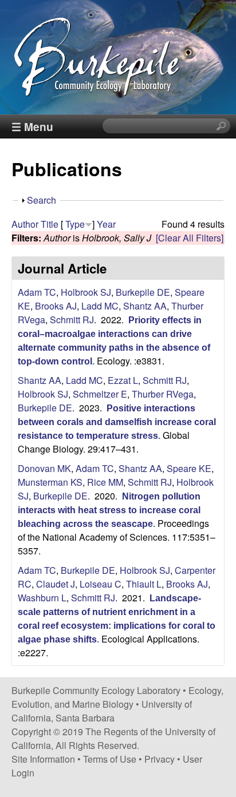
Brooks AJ (56, 305)
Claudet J (55, 583)
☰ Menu (32, 126)
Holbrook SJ (86, 292)
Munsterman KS (50, 482)
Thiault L (144, 583)
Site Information (43, 759)
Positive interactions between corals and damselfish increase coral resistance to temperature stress (117, 422)
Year (106, 224)
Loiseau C (100, 583)
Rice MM (105, 482)
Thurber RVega (163, 394)
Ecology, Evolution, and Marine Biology (117, 697)
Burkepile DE (143, 292)
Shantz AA (145, 305)
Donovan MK (44, 468)
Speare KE (189, 468)
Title (49, 224)
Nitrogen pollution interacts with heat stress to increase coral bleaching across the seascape (109, 510)
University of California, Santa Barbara (101, 710)
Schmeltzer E (100, 394)
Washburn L (42, 597)
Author (24, 224)
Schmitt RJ (72, 319)
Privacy (159, 759)
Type (75, 224)
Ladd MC (100, 305)
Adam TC (37, 292)
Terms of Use (109, 759)
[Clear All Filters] (189, 237)
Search (41, 200)
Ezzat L (123, 380)
